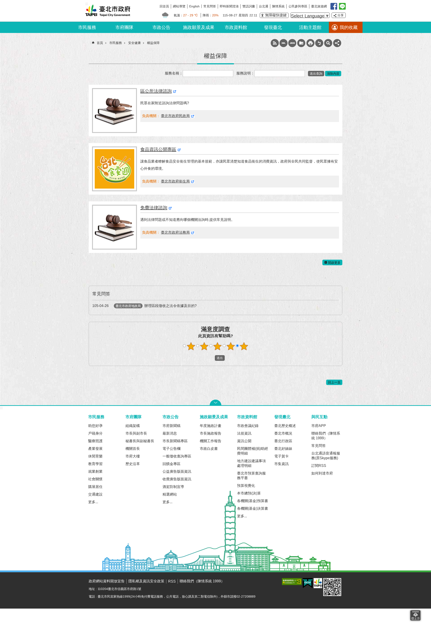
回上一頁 (334, 382)
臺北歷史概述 (285, 426)
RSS (275, 43)
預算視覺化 (246, 485)
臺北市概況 (283, 433)
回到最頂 (415, 615)
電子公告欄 (171, 448)
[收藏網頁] (301, 43)
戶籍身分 (95, 433)
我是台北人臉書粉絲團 (333, 6)
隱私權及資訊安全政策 (146, 581)
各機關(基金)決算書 (252, 508)
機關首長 (132, 448)
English (194, 6)
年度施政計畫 (210, 426)
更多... (93, 502)
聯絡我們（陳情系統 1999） (325, 435)
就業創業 (95, 471)
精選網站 (170, 494)
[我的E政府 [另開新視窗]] (307, 583)
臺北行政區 (283, 441)
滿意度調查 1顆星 (191, 346)
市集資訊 (281, 464)
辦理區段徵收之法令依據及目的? (144, 306)
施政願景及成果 (198, 27)
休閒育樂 (95, 456)
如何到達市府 (322, 473)
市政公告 (161, 27)
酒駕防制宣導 (173, 487)
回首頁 (164, 6)
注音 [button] (319, 43)
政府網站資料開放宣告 (107, 581)
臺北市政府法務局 (175, 232)
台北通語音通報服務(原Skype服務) (325, 455)
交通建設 (95, 494)
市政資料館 (236, 27)
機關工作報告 (210, 441)
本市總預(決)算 (249, 493)
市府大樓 (132, 456)
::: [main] (91, 43)
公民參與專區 (297, 6)
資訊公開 (244, 441)
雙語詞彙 (248, 6)
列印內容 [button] (310, 43)
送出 (210, 358)
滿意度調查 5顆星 (244, 346)
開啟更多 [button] (334, 262)
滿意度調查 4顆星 (230, 346)
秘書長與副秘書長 (139, 441)
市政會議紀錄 (248, 426)
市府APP (318, 426)
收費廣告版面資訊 (177, 479)
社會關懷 (95, 479)
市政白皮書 (209, 448)
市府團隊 (124, 27)
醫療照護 (95, 441)
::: (1, 408)
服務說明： (245, 73)
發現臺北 (273, 27)
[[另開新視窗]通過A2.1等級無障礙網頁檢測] (292, 581)
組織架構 (132, 426)
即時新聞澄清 (229, 6)
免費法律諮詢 (153, 207)
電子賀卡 (281, 456)
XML (283, 43)
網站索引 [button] (328, 43)
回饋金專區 (171, 464)
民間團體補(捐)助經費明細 (252, 451)
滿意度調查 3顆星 (217, 346)
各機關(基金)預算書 (252, 501)
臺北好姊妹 (283, 448)
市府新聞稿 (171, 426)
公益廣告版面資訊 (177, 471)
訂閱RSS (318, 466)
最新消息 (170, 433)
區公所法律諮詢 (156, 91)
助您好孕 (95, 426)
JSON (292, 43)
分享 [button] (340, 15)
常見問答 (209, 6)
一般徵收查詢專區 (177, 456)
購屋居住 (95, 487)
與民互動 (319, 416)
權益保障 (153, 43)
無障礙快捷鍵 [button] (276, 15)
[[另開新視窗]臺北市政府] (318, 583)
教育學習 (95, 464)
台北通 (263, 6)
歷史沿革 (132, 464)
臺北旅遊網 (319, 6)
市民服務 (87, 27)
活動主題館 (310, 27)
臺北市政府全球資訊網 (107, 11)
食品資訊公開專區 (158, 149)
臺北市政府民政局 (175, 116)
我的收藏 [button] (349, 27)
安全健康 (134, 43)
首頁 (100, 43)
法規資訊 (244, 433)
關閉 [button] (215, 402)
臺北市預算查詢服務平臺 (251, 475)
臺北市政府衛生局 (175, 181)
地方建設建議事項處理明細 (251, 463)
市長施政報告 (210, 433)
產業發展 (95, 448)
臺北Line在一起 (342, 6)
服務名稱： (174, 73)
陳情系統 (278, 6)
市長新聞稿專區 (175, 441)
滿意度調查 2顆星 (204, 346)
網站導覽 (179, 6)
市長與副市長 (136, 433)
